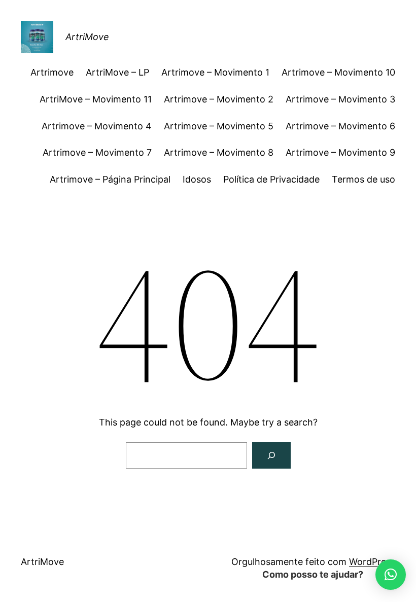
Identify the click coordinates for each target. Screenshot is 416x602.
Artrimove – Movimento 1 (215, 72)
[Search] (271, 455)
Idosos (197, 179)
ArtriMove (87, 36)
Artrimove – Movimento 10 (338, 72)
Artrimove (52, 72)
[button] (390, 574)
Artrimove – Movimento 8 (218, 152)
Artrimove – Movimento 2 (218, 99)
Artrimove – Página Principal (110, 179)
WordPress (372, 561)
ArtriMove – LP (117, 72)
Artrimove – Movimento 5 (218, 126)
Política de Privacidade (271, 179)
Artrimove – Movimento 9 (340, 152)
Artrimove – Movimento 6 (340, 126)
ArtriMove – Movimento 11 (96, 99)
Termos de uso (363, 179)
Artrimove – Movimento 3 (340, 99)
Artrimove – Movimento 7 (97, 152)
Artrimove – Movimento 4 (97, 126)
